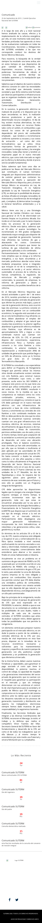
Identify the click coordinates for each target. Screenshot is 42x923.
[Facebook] (2, 27)
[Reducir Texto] (29, 27)
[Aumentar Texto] (36, 27)
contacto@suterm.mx (13, 875)
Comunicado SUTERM (13, 772)
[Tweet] (5, 27)
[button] (38, 2)
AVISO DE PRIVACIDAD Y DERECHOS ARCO (25, 919)
